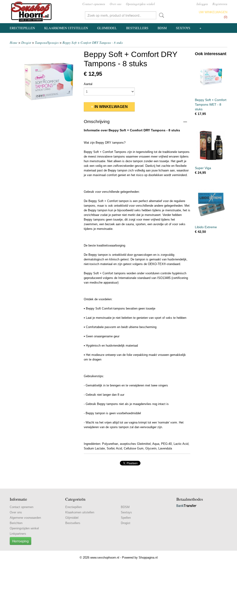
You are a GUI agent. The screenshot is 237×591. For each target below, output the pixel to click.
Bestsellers (137, 28)
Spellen (126, 517)
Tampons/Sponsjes (47, 42)
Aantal (88, 84)
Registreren (219, 4)
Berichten (16, 523)
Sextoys (183, 28)
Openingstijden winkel (140, 4)
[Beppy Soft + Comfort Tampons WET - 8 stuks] (211, 76)
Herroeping (20, 541)
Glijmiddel (107, 28)
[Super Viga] (211, 144)
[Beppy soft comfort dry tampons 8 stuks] (44, 84)
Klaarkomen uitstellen (66, 28)
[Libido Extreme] (211, 203)
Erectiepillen (22, 28)
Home (13, 42)
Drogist (26, 42)
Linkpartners (18, 533)
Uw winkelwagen (213, 12)
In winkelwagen (111, 107)
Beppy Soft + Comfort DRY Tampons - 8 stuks (92, 42)
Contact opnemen (93, 4)
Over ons (115, 4)
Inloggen (202, 4)
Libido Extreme (206, 227)
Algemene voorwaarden (25, 517)
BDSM (162, 28)
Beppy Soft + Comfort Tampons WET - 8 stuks (210, 104)
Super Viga (203, 168)
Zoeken (160, 15)
